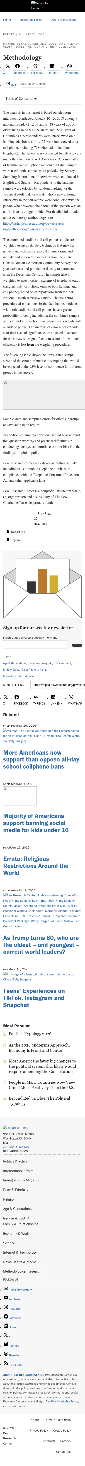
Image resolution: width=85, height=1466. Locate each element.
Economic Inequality (41, 663)
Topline (16, 540)
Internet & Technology (20, 1252)
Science (9, 1243)
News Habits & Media (19, 1262)
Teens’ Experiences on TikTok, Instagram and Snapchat (34, 998)
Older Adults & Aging (34, 669)
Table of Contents (19, 98)
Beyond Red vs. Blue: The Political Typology (39, 1101)
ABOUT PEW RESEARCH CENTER (23, 1375)
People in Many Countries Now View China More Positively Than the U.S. (42, 1085)
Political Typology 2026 (30, 1033)
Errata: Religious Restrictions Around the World (35, 866)
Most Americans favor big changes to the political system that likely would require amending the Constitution (42, 1066)
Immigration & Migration (21, 1180)
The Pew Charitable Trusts (62, 1401)
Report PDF (18, 532)
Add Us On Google (33, 84)
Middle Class (11, 669)
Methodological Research (22, 1271)
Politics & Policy (15, 1161)
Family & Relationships (20, 1224)
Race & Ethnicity (15, 1189)
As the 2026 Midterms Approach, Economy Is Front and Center (39, 1047)
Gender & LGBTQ (16, 1218)
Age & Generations (14, 663)
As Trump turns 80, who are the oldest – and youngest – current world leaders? (41, 945)
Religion (9, 1199)
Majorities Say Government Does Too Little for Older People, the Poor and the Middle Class (41, 45)
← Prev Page (42, 513)
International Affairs (18, 1170)
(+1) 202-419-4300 (16, 1147)
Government (63, 663)
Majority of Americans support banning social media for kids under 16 (36, 823)
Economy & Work (16, 1233)
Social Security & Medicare (19, 676)
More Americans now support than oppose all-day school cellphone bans (41, 759)
